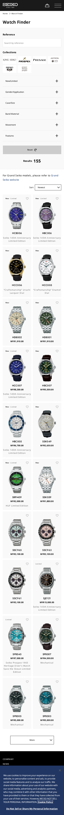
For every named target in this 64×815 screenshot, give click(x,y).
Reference (9, 34)
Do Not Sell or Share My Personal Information (32, 808)
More (32, 740)
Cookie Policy (45, 802)
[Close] (60, 770)
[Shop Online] (47, 5)
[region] (32, 790)
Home (5, 13)
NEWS (6, 763)
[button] (58, 5)
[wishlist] (27, 199)
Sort (31, 187)
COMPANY (8, 759)
